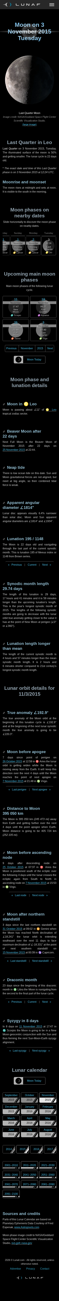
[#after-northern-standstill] (4, 914)
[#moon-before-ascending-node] (4, 852)
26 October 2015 (12, 761)
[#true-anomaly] (4, 712)
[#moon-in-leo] (4, 404)
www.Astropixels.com (26, 1227)
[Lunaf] (23, 4)
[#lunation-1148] (4, 539)
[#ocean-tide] (4, 467)
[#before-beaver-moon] (4, 431)
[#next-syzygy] (4, 1021)
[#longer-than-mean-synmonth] (4, 643)
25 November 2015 (14, 449)
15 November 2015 (14, 952)
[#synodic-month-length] (4, 583)
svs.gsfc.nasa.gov (21, 1243)
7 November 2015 (13, 781)
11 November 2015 (30, 1026)
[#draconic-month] (4, 980)
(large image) (29, 124)
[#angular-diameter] (4, 502)
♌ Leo (51, 409)
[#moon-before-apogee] (4, 751)
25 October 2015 (13, 867)
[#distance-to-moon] (4, 808)
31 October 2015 (12, 928)
